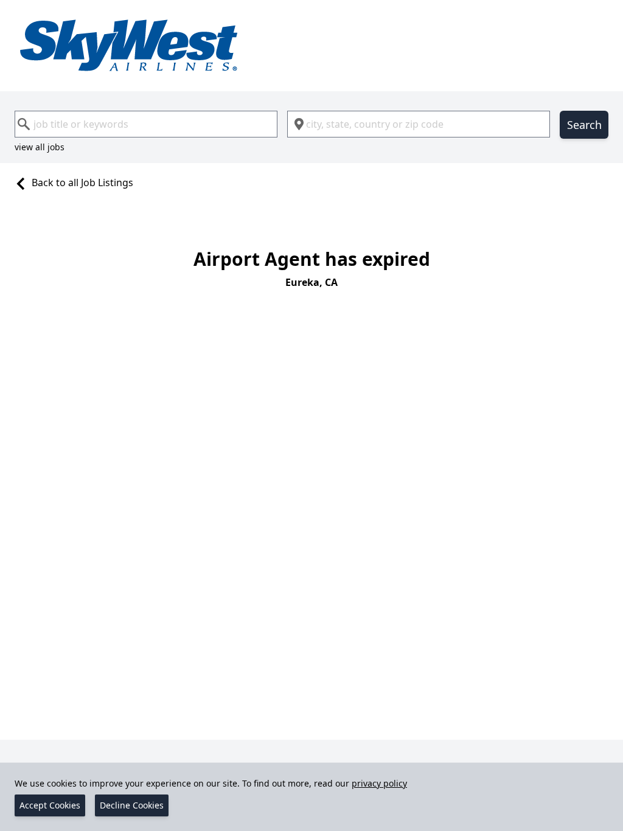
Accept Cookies (49, 805)
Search (584, 124)
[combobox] (146, 124)
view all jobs (39, 147)
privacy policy (379, 783)
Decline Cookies (132, 805)
